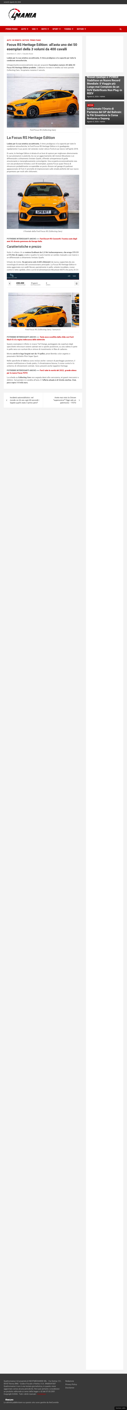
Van (34, 29)
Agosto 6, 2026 (93, 97)
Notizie (80, 29)
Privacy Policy (71, 1384)
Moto (44, 29)
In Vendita (16, 40)
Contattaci (41, 1394)
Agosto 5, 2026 (93, 122)
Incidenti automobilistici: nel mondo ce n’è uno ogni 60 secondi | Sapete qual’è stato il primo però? (24, 400)
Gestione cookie (121, 1408)
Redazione (69, 1381)
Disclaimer (69, 1388)
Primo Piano (11, 29)
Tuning (67, 29)
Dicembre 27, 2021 (14, 54)
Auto (23, 29)
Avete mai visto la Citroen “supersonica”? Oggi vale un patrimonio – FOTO (64, 400)
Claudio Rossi (28, 54)
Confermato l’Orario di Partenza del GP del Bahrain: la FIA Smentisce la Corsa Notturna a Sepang (104, 113)
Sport (55, 29)
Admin (102, 97)
